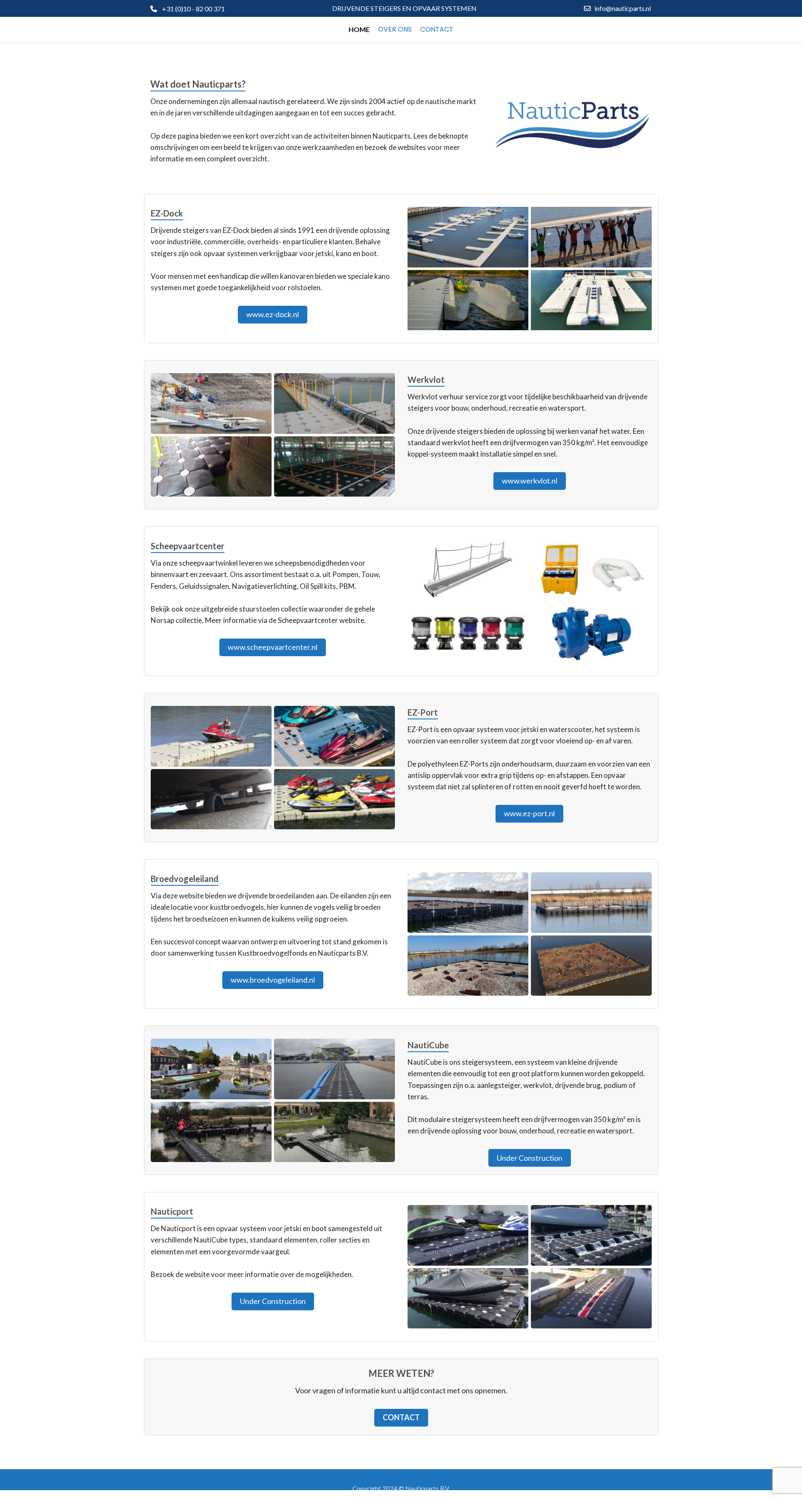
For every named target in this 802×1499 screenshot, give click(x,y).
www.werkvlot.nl (529, 480)
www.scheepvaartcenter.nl (272, 647)
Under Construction (529, 1157)
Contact (401, 1417)
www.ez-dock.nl (272, 314)
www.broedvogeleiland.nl (273, 979)
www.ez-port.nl (529, 813)
